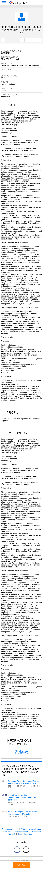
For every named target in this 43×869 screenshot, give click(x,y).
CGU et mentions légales (31, 829)
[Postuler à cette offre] (21, 863)
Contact (12, 834)
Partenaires (36, 831)
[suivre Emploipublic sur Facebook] (17, 849)
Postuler (21, 865)
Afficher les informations (21, 752)
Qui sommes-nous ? (10, 829)
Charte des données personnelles (15, 831)
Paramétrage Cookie (26, 834)
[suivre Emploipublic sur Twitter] (26, 849)
